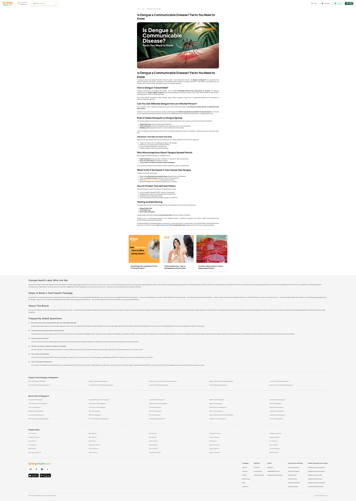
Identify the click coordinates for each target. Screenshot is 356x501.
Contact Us (245, 486)
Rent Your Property (259, 475)
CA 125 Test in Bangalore (276, 419)
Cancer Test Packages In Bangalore (279, 381)
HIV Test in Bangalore (154, 415)
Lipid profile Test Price (94, 445)
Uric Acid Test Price (275, 448)
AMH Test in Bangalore (155, 411)
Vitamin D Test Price (214, 452)
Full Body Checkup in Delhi (315, 475)
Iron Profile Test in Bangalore (36, 415)
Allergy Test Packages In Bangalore (98, 381)
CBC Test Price (153, 433)
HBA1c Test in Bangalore (215, 403)
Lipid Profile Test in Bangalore (157, 400)
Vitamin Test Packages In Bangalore (158, 385)
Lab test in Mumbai (293, 486)
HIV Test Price (212, 441)
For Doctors (257, 467)
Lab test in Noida (292, 479)
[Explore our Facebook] (36, 469)
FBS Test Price (92, 441)
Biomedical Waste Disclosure (275, 475)
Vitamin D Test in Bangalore (216, 400)
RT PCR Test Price (93, 448)
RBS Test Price (32, 448)
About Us (244, 467)
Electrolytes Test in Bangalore (157, 419)
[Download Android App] (45, 476)
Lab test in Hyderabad (294, 483)
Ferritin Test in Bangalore (216, 411)
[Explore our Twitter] (47, 469)
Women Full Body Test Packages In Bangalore (221, 381)
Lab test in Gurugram (293, 471)
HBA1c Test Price (153, 441)
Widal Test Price (274, 452)
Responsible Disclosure (273, 471)
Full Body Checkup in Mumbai (315, 486)
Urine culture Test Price (34, 452)
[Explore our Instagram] (30, 469)
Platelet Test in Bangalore (276, 407)
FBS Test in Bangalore (94, 411)
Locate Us (244, 471)
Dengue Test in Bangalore (35, 400)
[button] (23, 3)
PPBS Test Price (153, 445)
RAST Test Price (274, 445)
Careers (244, 475)
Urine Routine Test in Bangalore (217, 407)
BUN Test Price (93, 433)
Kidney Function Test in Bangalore (158, 403)
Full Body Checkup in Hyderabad (316, 483)
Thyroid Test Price (214, 448)
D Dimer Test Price (214, 437)
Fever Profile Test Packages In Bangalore (39, 385)
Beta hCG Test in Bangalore (35, 411)
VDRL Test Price (93, 452)
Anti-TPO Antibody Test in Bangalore (98, 419)
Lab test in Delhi (292, 475)
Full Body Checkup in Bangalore (316, 467)
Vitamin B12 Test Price (155, 452)
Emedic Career (246, 479)
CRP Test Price (92, 437)
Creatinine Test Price (34, 437)
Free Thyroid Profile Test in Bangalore (38, 419)
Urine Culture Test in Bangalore (97, 407)
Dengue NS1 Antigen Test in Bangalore (99, 400)
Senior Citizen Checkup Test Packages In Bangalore (163, 381)
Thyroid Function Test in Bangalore (37, 403)
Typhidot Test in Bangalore (277, 411)
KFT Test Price (273, 441)
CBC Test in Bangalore (275, 403)
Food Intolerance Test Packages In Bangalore (101, 385)
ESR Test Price (32, 441)
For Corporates (258, 471)
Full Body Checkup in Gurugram (316, 471)
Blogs (243, 483)
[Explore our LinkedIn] (42, 469)
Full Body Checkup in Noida (315, 479)
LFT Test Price (32, 445)
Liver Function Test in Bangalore (97, 403)
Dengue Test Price (274, 437)
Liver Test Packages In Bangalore (218, 385)
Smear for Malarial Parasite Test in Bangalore (221, 415)
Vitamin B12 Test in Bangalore (277, 400)
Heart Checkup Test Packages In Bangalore (281, 385)
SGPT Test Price (153, 448)
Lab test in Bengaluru (293, 467)
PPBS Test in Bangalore (95, 415)
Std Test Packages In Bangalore (36, 381)
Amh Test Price (32, 433)
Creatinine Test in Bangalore (277, 415)
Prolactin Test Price (214, 445)
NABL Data (270, 467)
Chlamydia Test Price (215, 433)
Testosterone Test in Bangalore (217, 419)
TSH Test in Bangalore (155, 407)
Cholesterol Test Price (275, 433)
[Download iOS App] (34, 476)
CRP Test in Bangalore (34, 407)
